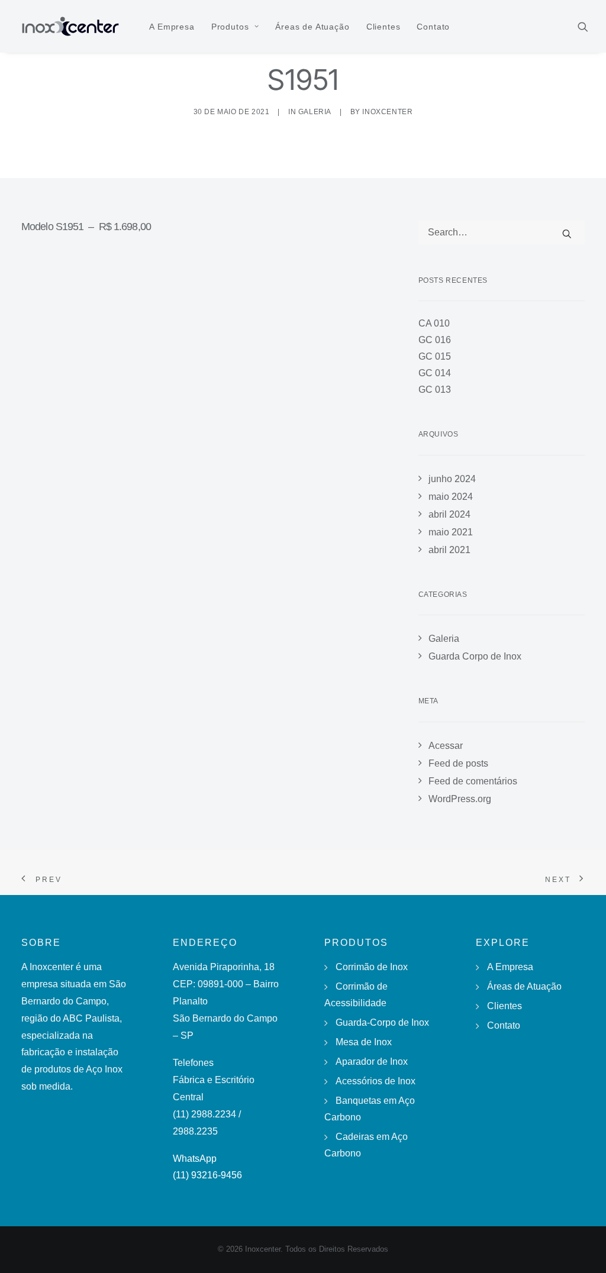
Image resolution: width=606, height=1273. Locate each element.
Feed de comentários (472, 781)
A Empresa (172, 26)
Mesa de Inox (364, 1042)
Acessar (445, 746)
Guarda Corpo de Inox (474, 656)
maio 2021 (450, 532)
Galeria (314, 112)
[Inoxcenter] (70, 26)
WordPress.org (459, 799)
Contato (433, 26)
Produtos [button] (230, 26)
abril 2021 (449, 550)
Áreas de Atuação (312, 26)
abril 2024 (449, 514)
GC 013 (434, 390)
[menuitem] (172, 26)
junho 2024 (452, 479)
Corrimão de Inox (372, 967)
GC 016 (434, 340)
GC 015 (434, 356)
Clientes (383, 26)
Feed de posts (458, 763)
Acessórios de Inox (375, 1081)
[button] (583, 26)
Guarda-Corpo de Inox (382, 1022)
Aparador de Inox (372, 1061)
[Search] (501, 232)
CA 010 (434, 323)
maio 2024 (450, 497)
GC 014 (434, 373)
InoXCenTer (387, 112)
